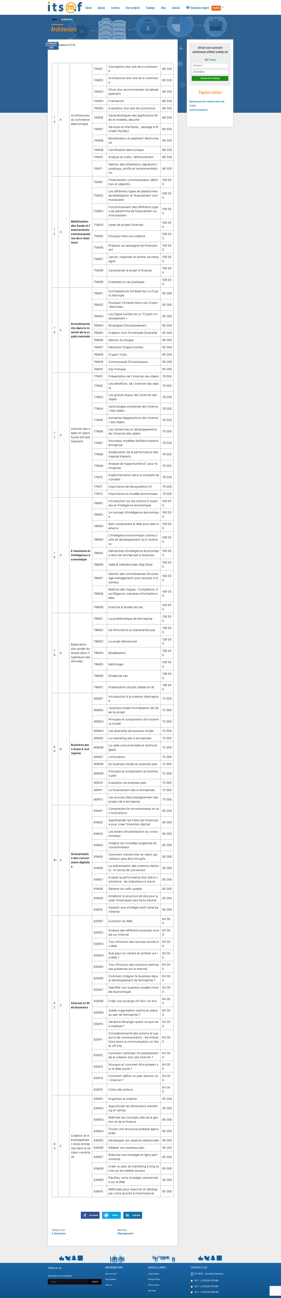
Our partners (110, 1279)
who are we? (111, 1274)
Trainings (150, 8)
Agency (101, 8)
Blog (163, 8)
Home (89, 8)
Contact (176, 8)
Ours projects (133, 8)
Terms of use (153, 1285)
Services (115, 8)
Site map (152, 1291)
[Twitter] (106, 1215)
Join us (108, 1285)
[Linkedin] (127, 1215)
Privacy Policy (154, 1279)
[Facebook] (85, 1215)
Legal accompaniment (198, 110)
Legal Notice (153, 1274)
